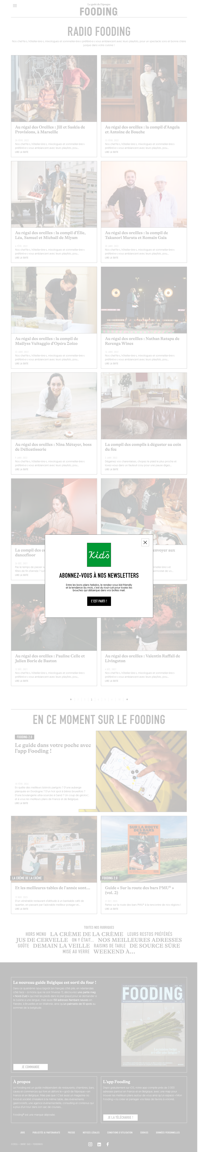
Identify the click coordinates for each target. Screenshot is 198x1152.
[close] (145, 542)
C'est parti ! (99, 601)
